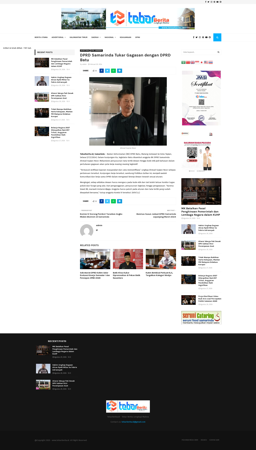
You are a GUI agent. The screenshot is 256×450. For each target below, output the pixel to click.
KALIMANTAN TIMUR (78, 37)
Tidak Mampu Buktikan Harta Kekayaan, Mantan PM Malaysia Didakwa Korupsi (62, 113)
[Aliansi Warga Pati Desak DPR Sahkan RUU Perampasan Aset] (42, 97)
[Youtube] (207, 37)
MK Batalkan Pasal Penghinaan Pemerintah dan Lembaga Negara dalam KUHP (61, 62)
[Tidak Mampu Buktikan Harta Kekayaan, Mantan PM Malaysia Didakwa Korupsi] (42, 113)
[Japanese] (201, 62)
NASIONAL (109, 37)
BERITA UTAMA (41, 37)
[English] (192, 62)
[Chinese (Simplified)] (188, 62)
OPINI (137, 37)
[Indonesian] (197, 62)
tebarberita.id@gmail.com (133, 422)
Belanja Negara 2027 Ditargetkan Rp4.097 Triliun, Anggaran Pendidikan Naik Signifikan (60, 133)
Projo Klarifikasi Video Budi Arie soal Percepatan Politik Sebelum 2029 (209, 298)
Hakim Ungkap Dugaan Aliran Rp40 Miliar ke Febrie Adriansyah (61, 79)
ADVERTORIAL (58, 37)
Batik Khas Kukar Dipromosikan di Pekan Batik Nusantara (126, 275)
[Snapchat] (210, 37)
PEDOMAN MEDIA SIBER (190, 440)
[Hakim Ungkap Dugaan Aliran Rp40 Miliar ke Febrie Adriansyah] (42, 81)
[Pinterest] (203, 37)
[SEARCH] (218, 52)
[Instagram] (200, 37)
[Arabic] (183, 62)
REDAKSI (204, 440)
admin (84, 64)
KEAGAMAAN (125, 37)
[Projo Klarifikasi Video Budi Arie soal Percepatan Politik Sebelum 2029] (188, 300)
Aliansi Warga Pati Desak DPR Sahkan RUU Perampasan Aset (62, 95)
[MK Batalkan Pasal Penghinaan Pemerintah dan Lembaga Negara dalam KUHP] (42, 62)
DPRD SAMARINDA (96, 50)
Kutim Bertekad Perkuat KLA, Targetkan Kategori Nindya (159, 274)
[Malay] (206, 62)
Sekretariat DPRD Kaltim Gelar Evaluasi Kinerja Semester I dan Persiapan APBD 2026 (95, 275)
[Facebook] (194, 37)
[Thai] (211, 62)
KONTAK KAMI (214, 440)
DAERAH (95, 37)
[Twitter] (197, 37)
